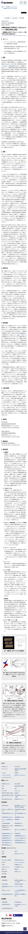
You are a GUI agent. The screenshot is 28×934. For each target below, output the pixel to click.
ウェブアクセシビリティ (7, 777)
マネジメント (17, 790)
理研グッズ (4, 869)
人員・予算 (4, 790)
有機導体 (20, 62)
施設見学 (16, 869)
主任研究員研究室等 (6, 823)
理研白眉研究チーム (19, 823)
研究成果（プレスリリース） (11, 6)
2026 (3, 851)
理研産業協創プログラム (19, 817)
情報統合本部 (17, 833)
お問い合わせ (17, 766)
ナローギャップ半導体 (17, 167)
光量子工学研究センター (7, 842)
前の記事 (8, 17)
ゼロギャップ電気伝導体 (9, 65)
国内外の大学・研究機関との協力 (20, 895)
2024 (3, 853)
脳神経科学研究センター (7, 837)
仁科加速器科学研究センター (20, 842)
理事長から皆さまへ (6, 783)
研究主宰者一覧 (5, 805)
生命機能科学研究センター (20, 835)
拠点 (16, 788)
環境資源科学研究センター (7, 840)
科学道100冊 (4, 871)
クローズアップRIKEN (6, 859)
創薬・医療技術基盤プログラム (20, 814)
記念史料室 (4, 873)
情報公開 (16, 792)
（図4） (7, 363)
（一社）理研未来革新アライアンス (20, 891)
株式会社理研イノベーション (7, 886)
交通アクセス (4, 766)
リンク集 (4, 772)
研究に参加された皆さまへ (7, 799)
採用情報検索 (4, 902)
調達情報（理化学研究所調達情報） (20, 769)
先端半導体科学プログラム (7, 817)
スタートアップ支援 (19, 886)
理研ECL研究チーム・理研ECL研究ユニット (7, 826)
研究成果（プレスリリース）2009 (10, 8)
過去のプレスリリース (19, 853)
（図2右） (20, 282)
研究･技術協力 (5, 884)
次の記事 (22, 17)
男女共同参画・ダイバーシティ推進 (20, 796)
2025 (16, 851)
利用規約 (16, 772)
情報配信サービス (18, 864)
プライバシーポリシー (6, 775)
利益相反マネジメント (19, 799)
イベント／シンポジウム (19, 862)
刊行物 (3, 864)
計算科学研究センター (6, 829)
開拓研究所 (17, 819)
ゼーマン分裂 (18, 352)
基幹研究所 (3, 424)
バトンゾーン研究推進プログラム (7, 820)
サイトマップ (4, 768)
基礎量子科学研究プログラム (7, 813)
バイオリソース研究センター (20, 837)
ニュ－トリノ (5, 80)
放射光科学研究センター (7, 844)
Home (2, 6)
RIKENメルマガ (19, 915)
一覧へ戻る (14, 17)
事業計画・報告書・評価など (7, 792)
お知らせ (4, 862)
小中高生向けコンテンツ (19, 866)
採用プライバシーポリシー (20, 775)
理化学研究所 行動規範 (19, 786)
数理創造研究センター (19, 825)
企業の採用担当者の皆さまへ (7, 894)
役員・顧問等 (17, 783)
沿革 (3, 786)
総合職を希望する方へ (6, 904)
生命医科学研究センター (7, 835)
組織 (3, 788)
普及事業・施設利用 (19, 884)
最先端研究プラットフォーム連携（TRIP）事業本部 (20, 806)
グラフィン (22, 76)
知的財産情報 (4, 880)
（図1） (6, 203)
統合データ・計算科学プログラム (7, 810)
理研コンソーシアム (6, 890)
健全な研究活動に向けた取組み (7, 796)
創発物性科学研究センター (20, 840)
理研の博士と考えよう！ (19, 859)
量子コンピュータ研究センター (20, 830)
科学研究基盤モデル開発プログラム (20, 810)
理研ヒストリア (18, 871)
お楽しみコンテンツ (6, 866)
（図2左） (3, 210)
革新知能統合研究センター (7, 833)
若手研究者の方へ (18, 902)
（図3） (18, 335)
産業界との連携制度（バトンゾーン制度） (20, 881)
